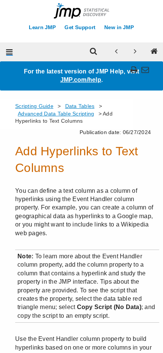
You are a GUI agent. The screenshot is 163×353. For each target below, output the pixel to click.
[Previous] (116, 51)
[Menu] (9, 51)
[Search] (93, 51)
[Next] (135, 51)
